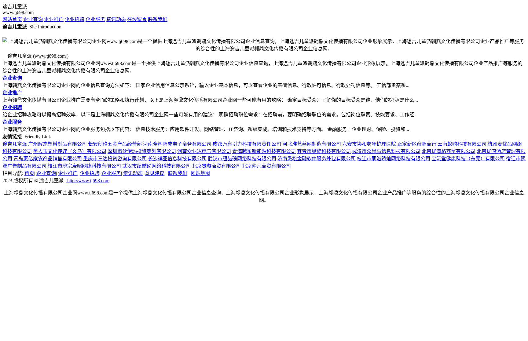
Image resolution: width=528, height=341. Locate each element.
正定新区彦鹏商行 (416, 144)
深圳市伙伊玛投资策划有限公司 (142, 151)
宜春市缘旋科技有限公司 (324, 151)
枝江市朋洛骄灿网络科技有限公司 (393, 158)
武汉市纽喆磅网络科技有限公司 (242, 158)
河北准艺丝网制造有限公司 (311, 144)
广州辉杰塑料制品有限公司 (57, 144)
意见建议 (154, 173)
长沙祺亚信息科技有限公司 (177, 158)
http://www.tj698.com (87, 180)
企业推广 (54, 19)
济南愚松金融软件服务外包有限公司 (316, 158)
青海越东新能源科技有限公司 (264, 151)
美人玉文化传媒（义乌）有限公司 (69, 151)
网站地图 (200, 173)
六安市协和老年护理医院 (369, 144)
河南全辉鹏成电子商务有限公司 (177, 144)
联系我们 (157, 19)
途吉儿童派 (14, 144)
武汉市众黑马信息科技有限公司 (386, 151)
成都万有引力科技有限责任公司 (247, 144)
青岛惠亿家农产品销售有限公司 (47, 158)
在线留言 (137, 19)
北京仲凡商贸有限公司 (266, 166)
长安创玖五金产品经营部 (115, 144)
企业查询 (33, 19)
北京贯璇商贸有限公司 (216, 166)
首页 (29, 173)
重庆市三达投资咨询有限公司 (115, 158)
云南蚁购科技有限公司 (462, 144)
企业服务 (95, 19)
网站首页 (12, 19)
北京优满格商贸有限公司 (448, 151)
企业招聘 (74, 19)
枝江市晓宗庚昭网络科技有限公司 (84, 166)
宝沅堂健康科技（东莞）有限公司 (468, 158)
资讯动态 (116, 19)
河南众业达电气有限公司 (204, 151)
